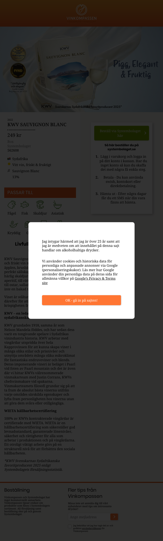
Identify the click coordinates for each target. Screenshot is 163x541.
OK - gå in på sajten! (81, 300)
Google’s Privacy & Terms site (78, 280)
